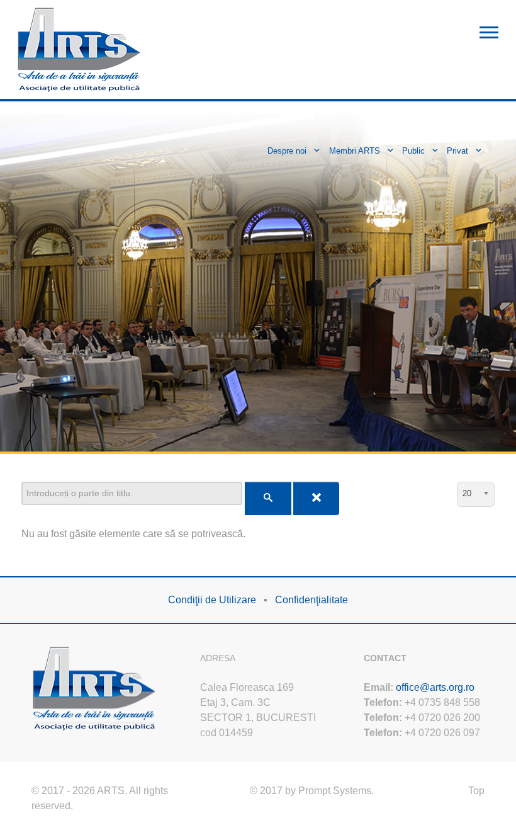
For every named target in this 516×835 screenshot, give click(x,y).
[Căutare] (268, 498)
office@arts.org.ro (435, 687)
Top (476, 790)
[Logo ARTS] (79, 48)
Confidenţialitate (311, 599)
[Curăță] (316, 498)
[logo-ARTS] (94, 686)
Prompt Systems (334, 790)
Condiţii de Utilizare (212, 599)
